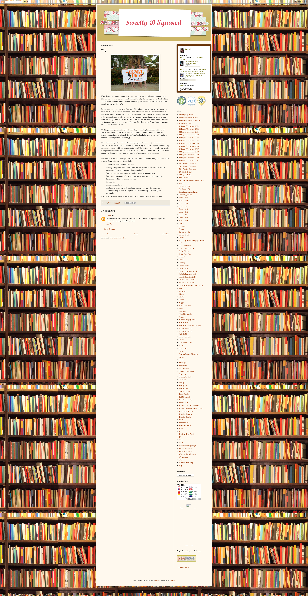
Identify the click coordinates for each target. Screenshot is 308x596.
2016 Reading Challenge (187, 166)
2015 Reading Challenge (187, 163)
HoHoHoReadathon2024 (187, 277)
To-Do (181, 420)
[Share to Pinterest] (135, 203)
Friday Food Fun (185, 254)
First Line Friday (185, 245)
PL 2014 (182, 345)
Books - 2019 (183, 200)
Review (181, 360)
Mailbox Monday (185, 305)
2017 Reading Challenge (187, 169)
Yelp (180, 465)
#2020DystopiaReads (186, 115)
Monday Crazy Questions (187, 319)
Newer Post (105, 234)
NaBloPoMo (183, 334)
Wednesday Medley (185, 448)
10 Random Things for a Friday (190, 120)
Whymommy (183, 457)
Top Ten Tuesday (185, 425)
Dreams (181, 237)
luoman (157, 580)
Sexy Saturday (184, 368)
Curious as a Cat (184, 232)
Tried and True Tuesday (187, 434)
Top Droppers (183, 422)
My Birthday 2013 (185, 328)
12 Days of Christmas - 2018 (189, 152)
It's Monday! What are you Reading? (191, 285)
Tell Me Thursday (185, 397)
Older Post (165, 234)
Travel (181, 428)
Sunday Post (183, 385)
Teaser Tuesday (184, 394)
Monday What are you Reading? (190, 325)
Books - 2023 (183, 212)
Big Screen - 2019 (185, 189)
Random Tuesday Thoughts (188, 354)
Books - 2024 (183, 215)
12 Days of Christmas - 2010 (189, 129)
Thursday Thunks (185, 417)
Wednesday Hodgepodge (187, 445)
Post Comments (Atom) (118, 238)
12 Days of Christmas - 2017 (189, 149)
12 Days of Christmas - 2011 (189, 132)
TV (180, 437)
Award (181, 183)
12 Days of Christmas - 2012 (189, 135)
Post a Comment (109, 229)
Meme (181, 308)
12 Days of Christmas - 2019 (189, 155)
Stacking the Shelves (186, 377)
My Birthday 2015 (185, 331)
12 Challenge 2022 (185, 123)
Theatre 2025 (183, 402)
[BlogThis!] (128, 203)
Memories (182, 311)
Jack (180, 288)
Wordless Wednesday (186, 462)
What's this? (189, 545)
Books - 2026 (183, 220)
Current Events (184, 235)
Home (136, 234)
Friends (181, 260)
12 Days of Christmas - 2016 (189, 146)
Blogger (172, 580)
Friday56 (182, 257)
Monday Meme (184, 322)
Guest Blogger (184, 265)
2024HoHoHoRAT (185, 172)
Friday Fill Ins (184, 251)
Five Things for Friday (187, 248)
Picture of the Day (185, 342)
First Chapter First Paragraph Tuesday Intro (192, 241)
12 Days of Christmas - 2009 (189, 126)
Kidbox (181, 294)
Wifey (181, 460)
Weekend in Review (185, 451)
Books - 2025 (183, 217)
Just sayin (182, 291)
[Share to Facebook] (132, 203)
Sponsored (182, 374)
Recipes (181, 357)
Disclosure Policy (183, 567)
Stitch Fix (182, 380)
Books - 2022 (183, 209)
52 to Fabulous (184, 177)
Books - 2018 (183, 197)
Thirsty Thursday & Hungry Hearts (191, 408)
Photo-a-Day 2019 (185, 337)
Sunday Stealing (184, 391)
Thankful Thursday (185, 400)
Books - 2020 (183, 203)
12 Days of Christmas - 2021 (189, 160)
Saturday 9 (182, 362)
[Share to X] (130, 203)
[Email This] (126, 203)
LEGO (181, 300)
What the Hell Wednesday (188, 454)
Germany (182, 262)
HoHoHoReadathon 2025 (187, 274)
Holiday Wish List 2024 (187, 279)
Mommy (182, 317)
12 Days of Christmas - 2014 (189, 140)
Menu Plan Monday (185, 314)
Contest (181, 229)
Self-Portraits (183, 365)
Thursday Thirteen (185, 414)
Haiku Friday (183, 268)
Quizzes (181, 351)
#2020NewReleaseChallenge (188, 117)
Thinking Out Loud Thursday (189, 405)
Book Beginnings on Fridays (188, 192)
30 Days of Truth (185, 175)
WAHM (181, 443)
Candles (181, 223)
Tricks (181, 431)
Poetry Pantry (183, 348)
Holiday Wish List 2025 (187, 282)
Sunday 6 (182, 382)
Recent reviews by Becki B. (189, 508)
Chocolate (182, 226)
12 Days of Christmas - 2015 (189, 143)
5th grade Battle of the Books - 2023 (191, 180)
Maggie (181, 302)
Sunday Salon (183, 388)
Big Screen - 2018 (185, 186)
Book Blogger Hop (185, 195)
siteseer (109, 215)
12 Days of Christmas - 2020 (189, 157)
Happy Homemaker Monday (188, 271)
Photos (181, 340)
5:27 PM (109, 224)
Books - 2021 (183, 206)
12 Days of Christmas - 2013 (189, 137)
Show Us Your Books (186, 371)
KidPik (181, 297)
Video (181, 440)
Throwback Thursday (186, 411)
